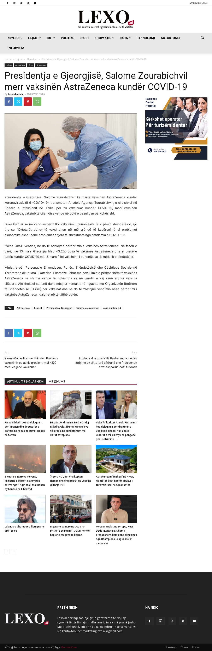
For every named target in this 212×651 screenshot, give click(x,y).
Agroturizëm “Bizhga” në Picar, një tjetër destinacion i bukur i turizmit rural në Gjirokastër (115, 480)
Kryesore (14, 38)
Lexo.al (38, 307)
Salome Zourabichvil (87, 307)
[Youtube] (35, 3)
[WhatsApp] (37, 101)
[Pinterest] (28, 101)
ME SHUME (56, 382)
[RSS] (21, 3)
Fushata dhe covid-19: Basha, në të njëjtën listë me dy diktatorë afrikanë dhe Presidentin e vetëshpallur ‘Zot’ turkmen (106, 362)
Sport (84, 38)
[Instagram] (14, 3)
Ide (49, 38)
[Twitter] (28, 3)
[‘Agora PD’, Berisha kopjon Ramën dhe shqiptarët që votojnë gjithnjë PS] (70, 459)
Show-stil (103, 38)
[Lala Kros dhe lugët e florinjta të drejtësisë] (25, 509)
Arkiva (195, 647)
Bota (124, 38)
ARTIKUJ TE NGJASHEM (25, 382)
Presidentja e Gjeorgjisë (59, 307)
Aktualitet (31, 59)
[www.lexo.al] (106, 19)
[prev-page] (7, 551)
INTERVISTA (15, 48)
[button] (202, 38)
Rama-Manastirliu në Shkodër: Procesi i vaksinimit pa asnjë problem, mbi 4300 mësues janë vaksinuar (31, 362)
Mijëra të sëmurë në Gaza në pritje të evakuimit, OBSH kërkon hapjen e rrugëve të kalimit (70, 530)
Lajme (32, 38)
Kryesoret (41, 65)
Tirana (184, 647)
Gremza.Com (69, 647)
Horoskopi (171, 647)
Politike (67, 38)
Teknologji (146, 38)
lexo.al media (16, 94)
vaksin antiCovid (112, 307)
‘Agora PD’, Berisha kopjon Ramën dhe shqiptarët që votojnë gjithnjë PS (70, 480)
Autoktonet (171, 38)
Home (8, 59)
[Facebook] (8, 3)
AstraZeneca (23, 307)
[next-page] (13, 551)
